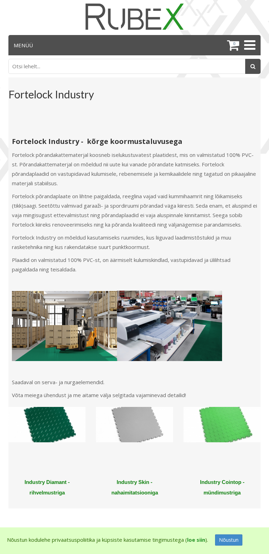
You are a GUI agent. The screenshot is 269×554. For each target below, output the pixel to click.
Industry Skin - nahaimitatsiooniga (134, 487)
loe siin (196, 539)
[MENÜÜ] (248, 45)
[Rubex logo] (134, 17)
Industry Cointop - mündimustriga (222, 487)
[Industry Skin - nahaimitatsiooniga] (134, 442)
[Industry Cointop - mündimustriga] (222, 442)
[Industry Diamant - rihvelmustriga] (46, 442)
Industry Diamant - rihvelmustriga (47, 487)
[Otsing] (253, 66)
